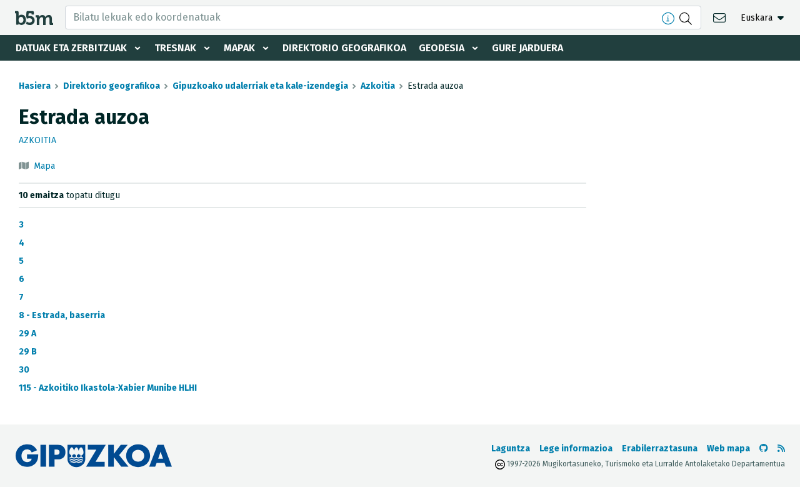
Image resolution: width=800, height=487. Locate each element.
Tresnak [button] (175, 48)
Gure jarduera (527, 48)
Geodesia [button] (441, 48)
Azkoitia (378, 86)
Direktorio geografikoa (344, 48)
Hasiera (35, 86)
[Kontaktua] (721, 17)
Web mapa (728, 448)
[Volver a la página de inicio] (34, 17)
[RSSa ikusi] (781, 448)
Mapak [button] (239, 48)
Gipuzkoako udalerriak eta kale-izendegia (260, 86)
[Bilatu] (687, 17)
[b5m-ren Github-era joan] (763, 448)
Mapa (44, 166)
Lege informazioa (575, 448)
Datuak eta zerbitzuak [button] (71, 48)
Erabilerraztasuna (660, 448)
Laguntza (510, 448)
